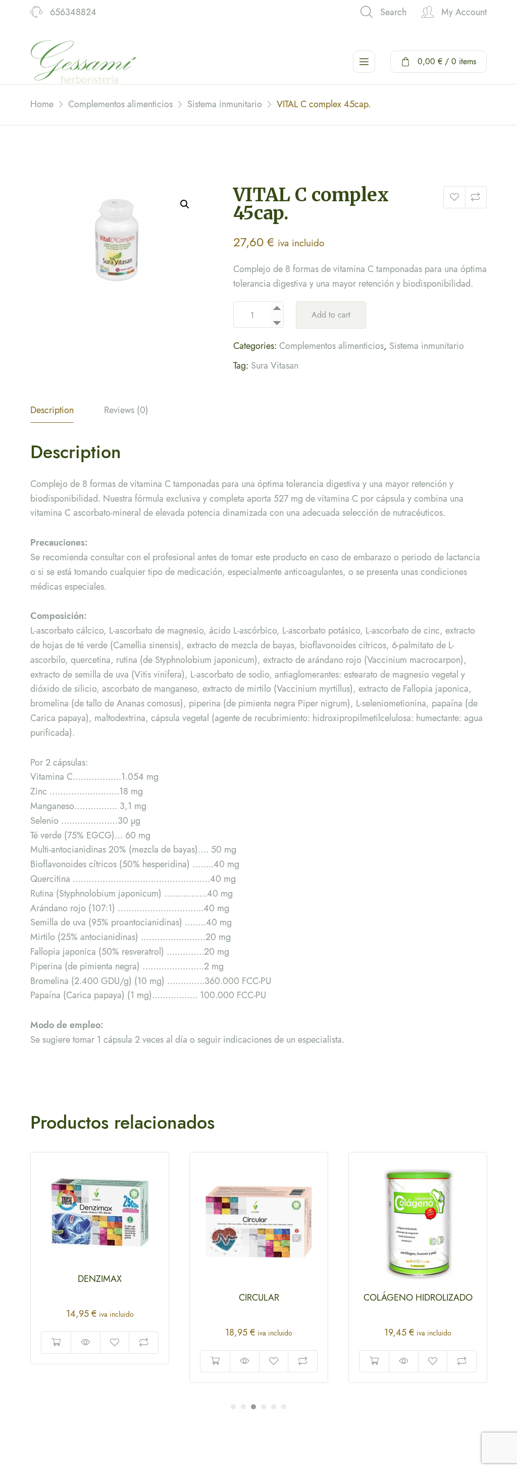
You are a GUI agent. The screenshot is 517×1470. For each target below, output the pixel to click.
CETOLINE (418, 1297)
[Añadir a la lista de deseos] (454, 197)
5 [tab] (273, 1406)
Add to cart (331, 315)
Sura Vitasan (274, 365)
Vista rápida (85, 1361)
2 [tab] (243, 1406)
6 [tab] (283, 1406)
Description (52, 410)
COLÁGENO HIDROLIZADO (259, 1297)
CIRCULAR (100, 1297)
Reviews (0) (126, 410)
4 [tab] (263, 1406)
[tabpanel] (99, 1267)
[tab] (52, 413)
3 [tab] (253, 1406)
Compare (475, 197)
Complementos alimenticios (331, 345)
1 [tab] (233, 1406)
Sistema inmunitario (426, 345)
